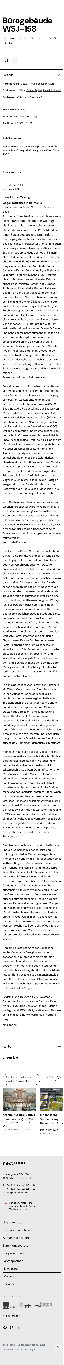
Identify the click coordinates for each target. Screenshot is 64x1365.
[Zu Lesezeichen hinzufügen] (6, 60)
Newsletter (10, 1269)
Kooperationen (13, 1253)
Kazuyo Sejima (34, 90)
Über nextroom (13, 1222)
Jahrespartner (13, 1261)
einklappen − (11, 1025)
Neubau (21, 109)
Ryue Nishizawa (51, 90)
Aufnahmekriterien (16, 1238)
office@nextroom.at (15, 1192)
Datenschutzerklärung (31, 1344)
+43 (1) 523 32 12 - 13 (20, 1184)
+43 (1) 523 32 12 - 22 (20, 1188)
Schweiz (49, 83)
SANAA (7, 43)
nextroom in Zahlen (16, 1230)
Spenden (9, 1284)
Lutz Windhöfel (12, 189)
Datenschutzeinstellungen (19, 1349)
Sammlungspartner (16, 1245)
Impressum (9, 1344)
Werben (8, 1276)
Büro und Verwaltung (25, 116)
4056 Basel (37, 83)
